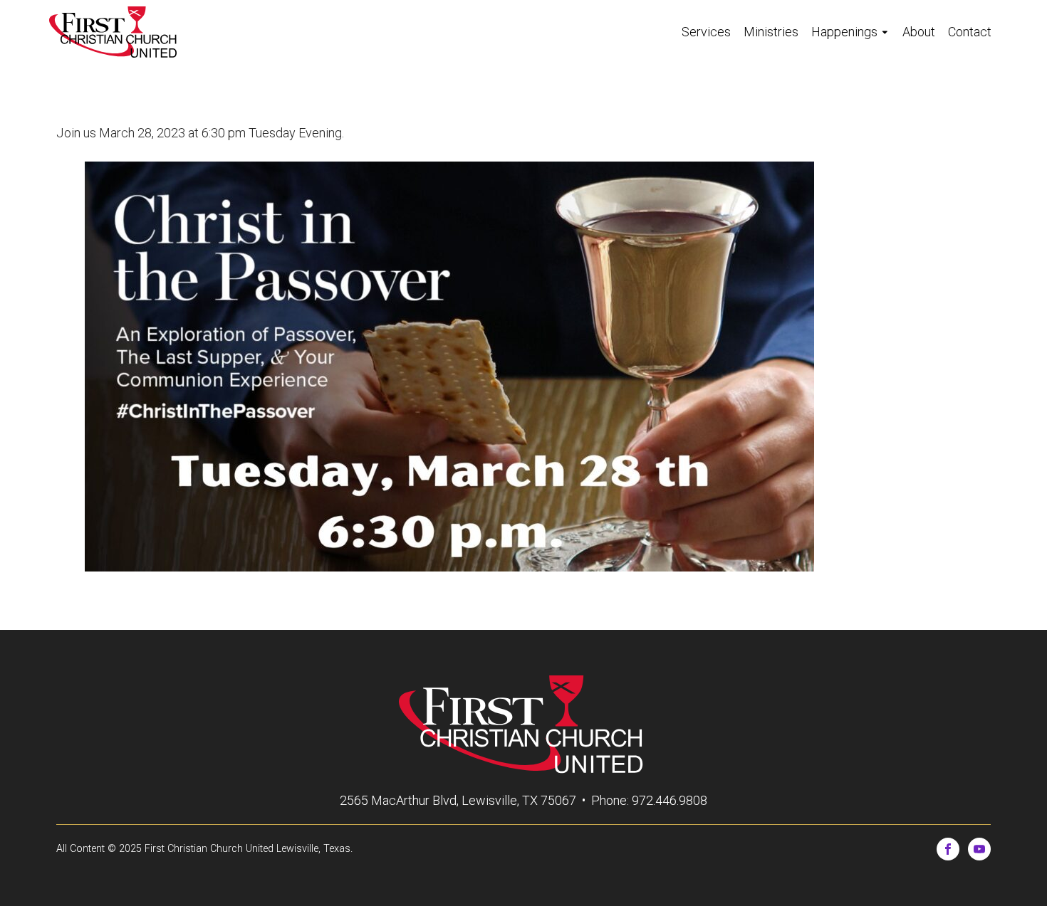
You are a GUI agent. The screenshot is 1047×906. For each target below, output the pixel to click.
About (918, 31)
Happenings (844, 31)
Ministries (771, 31)
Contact (969, 31)
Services (706, 31)
